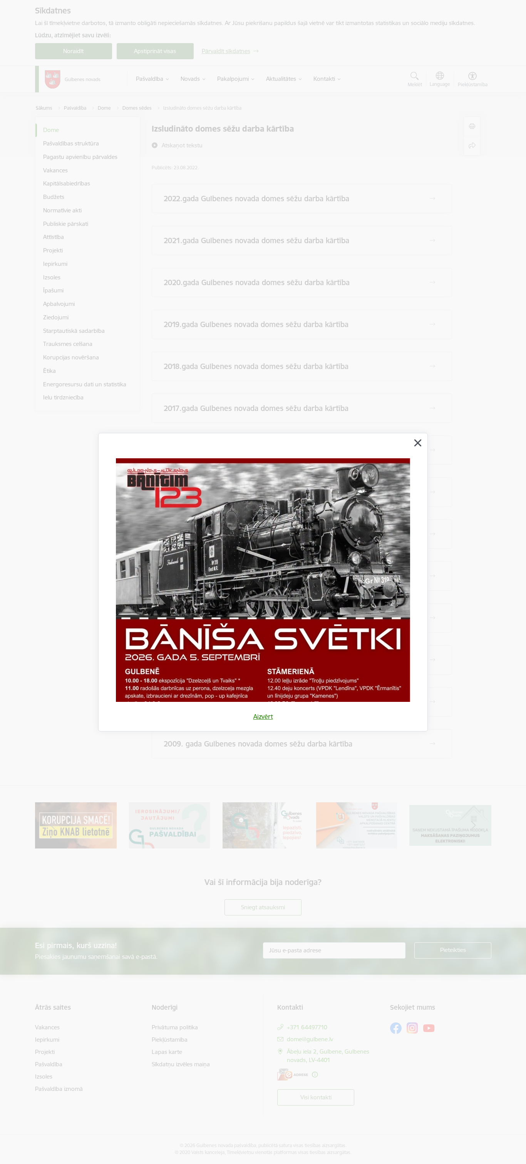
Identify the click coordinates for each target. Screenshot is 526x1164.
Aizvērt (263, 716)
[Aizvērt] (417, 442)
